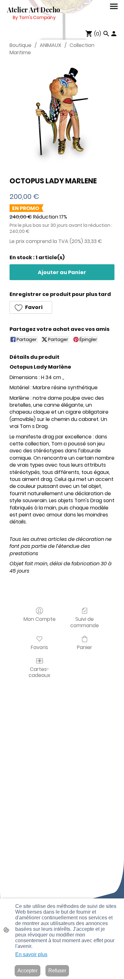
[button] (31, 307)
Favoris (39, 647)
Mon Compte (40, 618)
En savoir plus (31, 954)
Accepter (27, 970)
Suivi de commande (84, 621)
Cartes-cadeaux (39, 672)
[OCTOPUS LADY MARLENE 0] (62, 114)
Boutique (20, 45)
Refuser (57, 970)
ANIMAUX (50, 45)
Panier (84, 647)
